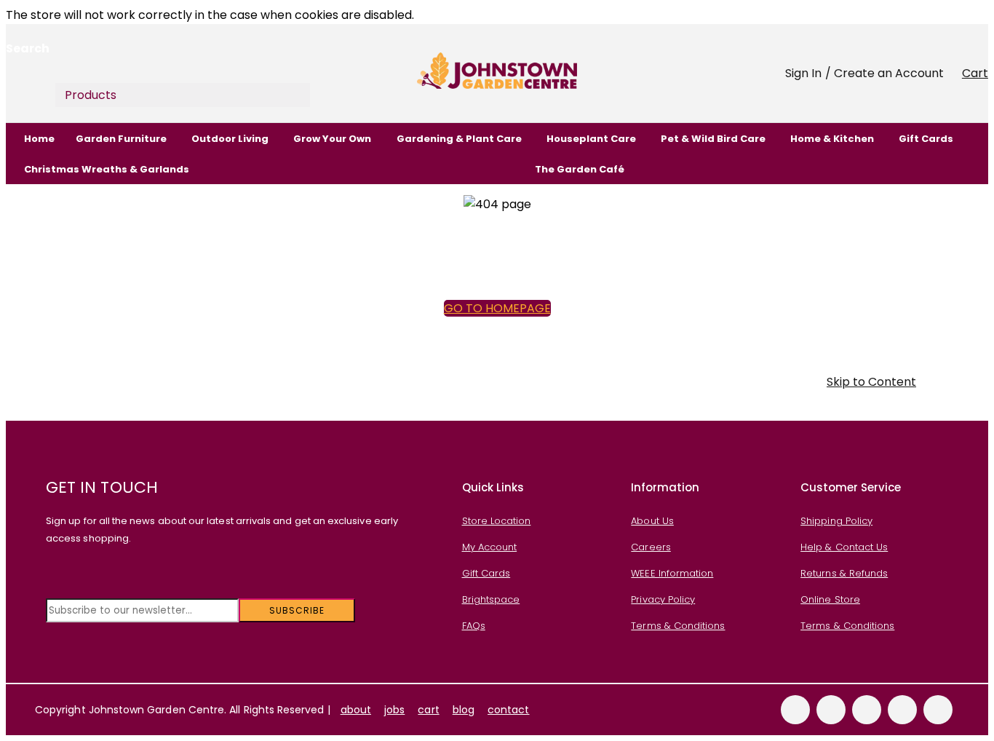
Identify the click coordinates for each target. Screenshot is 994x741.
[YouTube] (866, 709)
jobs (394, 709)
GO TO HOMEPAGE (497, 308)
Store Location (496, 521)
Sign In (803, 73)
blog (463, 709)
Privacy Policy (663, 599)
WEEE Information (672, 573)
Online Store (830, 599)
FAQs (473, 626)
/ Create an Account (884, 73)
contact (508, 709)
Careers (650, 547)
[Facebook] (795, 709)
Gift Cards (486, 573)
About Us (652, 521)
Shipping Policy (836, 521)
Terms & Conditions (678, 626)
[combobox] (148, 68)
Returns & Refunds (844, 573)
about (356, 709)
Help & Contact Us (844, 547)
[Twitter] (831, 709)
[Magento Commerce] (497, 73)
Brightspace (491, 599)
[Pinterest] (938, 709)
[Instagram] (902, 709)
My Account (489, 547)
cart (428, 709)
